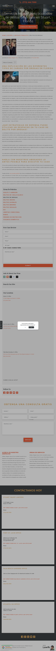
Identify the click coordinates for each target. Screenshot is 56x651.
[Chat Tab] (28, 325)
